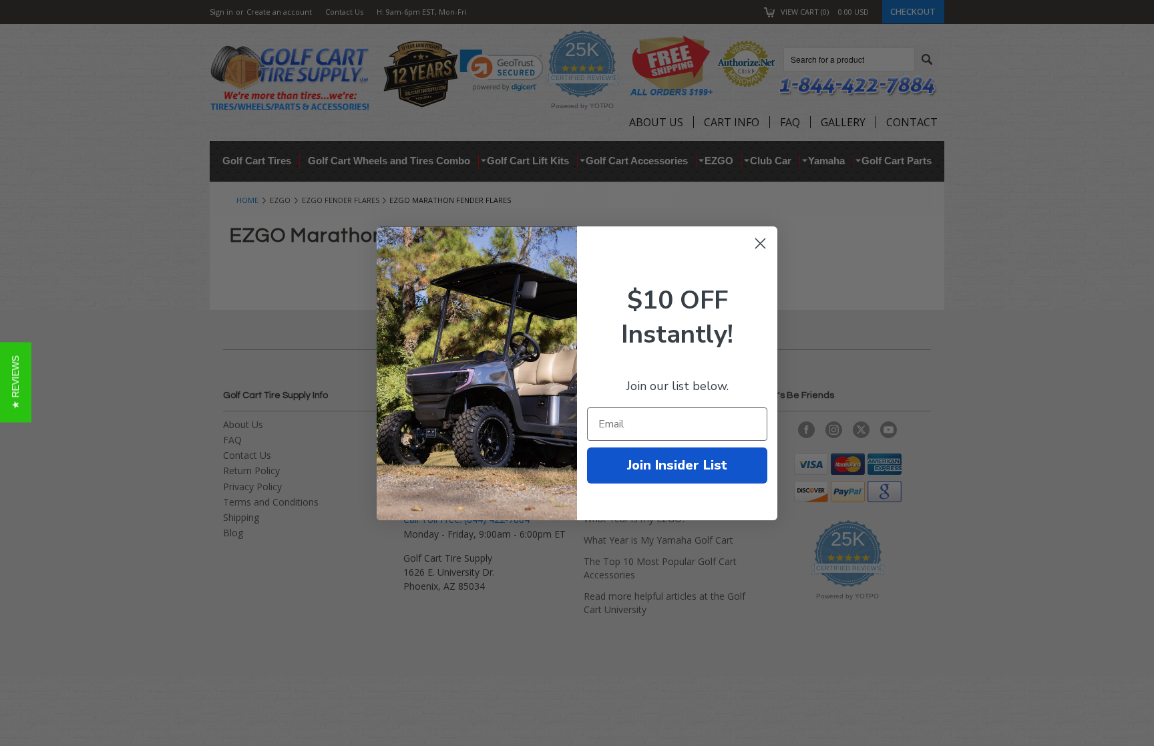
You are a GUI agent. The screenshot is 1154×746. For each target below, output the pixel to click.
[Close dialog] (760, 243)
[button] (15, 383)
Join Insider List (677, 465)
